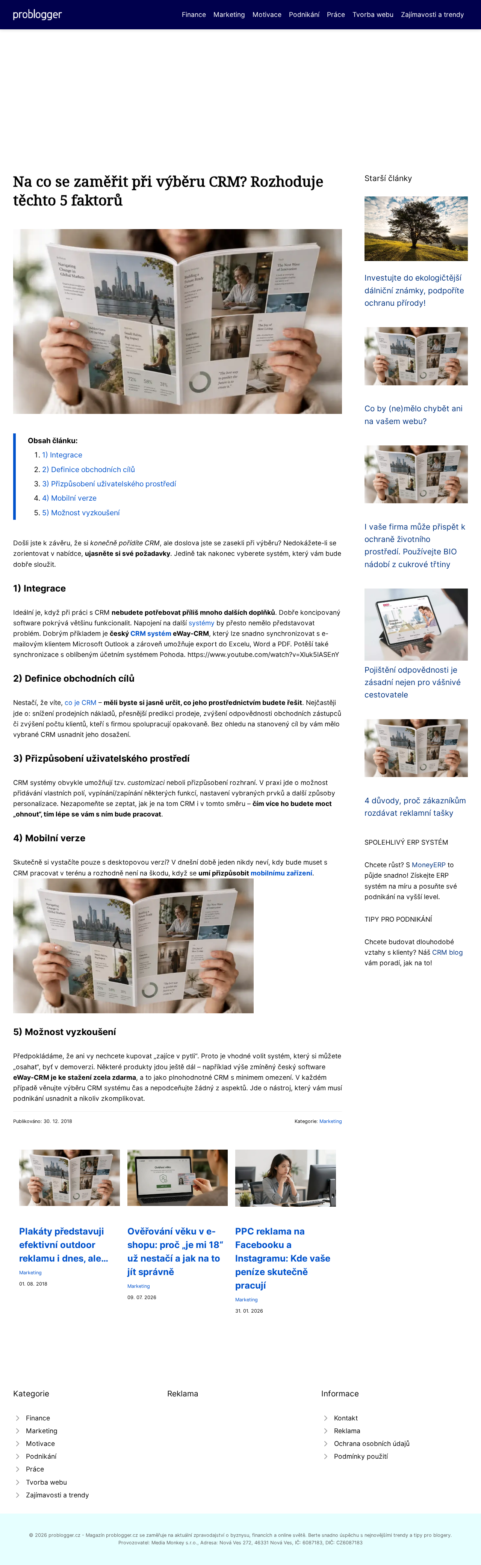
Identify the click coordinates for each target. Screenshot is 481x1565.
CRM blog (447, 952)
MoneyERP (429, 865)
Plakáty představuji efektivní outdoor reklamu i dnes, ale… (63, 1245)
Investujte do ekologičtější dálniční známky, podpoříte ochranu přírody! (414, 290)
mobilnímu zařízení (281, 873)
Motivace (267, 14)
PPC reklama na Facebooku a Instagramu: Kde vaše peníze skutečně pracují (282, 1258)
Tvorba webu (372, 14)
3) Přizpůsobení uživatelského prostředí (109, 483)
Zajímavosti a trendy (432, 14)
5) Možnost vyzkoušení (81, 512)
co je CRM (81, 702)
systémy (202, 623)
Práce (336, 14)
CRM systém (150, 633)
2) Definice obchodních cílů (88, 469)
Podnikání (304, 14)
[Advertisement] (240, 85)
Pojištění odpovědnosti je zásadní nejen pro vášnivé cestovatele (413, 682)
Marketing (229, 14)
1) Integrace (62, 454)
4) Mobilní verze (69, 498)
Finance (194, 14)
